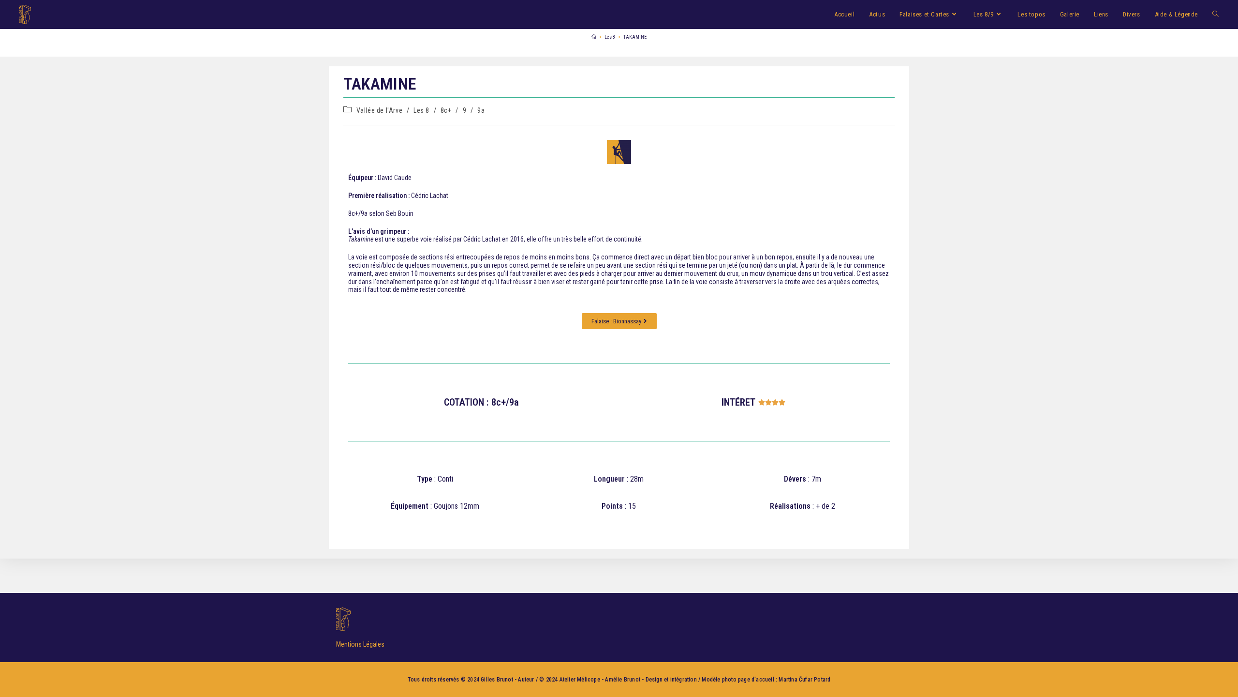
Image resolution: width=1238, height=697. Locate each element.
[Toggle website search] (1215, 14)
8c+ (446, 110)
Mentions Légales (360, 644)
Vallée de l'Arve (379, 110)
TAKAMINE (635, 37)
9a (481, 110)
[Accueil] (593, 37)
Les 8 (421, 110)
